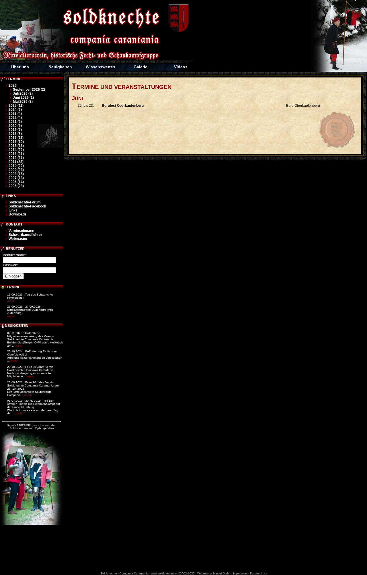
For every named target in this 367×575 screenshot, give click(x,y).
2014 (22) (16, 150)
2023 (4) (15, 114)
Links (13, 210)
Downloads (18, 214)
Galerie (140, 67)
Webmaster (18, 239)
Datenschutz (258, 573)
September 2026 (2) (29, 90)
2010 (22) (16, 166)
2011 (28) (16, 162)
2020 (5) (15, 126)
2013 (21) (16, 154)
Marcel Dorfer (222, 573)
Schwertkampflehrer (25, 235)
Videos (181, 67)
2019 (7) (15, 130)
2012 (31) (16, 158)
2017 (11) (16, 138)
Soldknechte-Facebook (27, 206)
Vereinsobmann (21, 231)
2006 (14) (16, 182)
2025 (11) (16, 106)
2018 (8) (15, 134)
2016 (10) (16, 142)
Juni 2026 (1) (23, 98)
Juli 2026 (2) (23, 94)
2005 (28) (16, 186)
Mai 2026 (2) (23, 102)
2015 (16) (16, 146)
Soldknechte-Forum (25, 202)
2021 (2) (15, 122)
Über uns (20, 67)
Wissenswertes (100, 67)
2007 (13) (16, 178)
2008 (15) (16, 174)
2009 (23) (16, 170)
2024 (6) (15, 110)
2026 (13, 85)
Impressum (240, 573)
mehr (10, 300)
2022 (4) (15, 118)
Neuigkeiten (60, 67)
